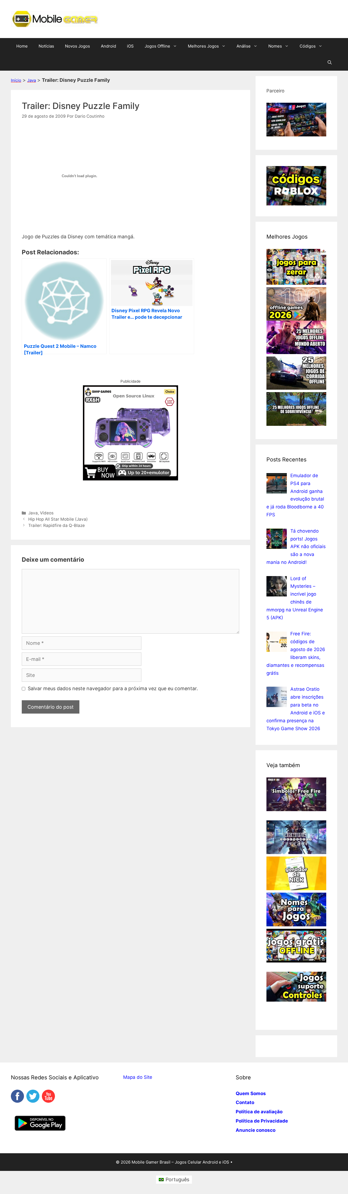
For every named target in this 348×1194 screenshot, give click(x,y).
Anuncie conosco (255, 1130)
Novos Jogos (77, 46)
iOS (130, 46)
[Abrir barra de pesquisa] (329, 62)
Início (16, 80)
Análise (244, 46)
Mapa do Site (137, 1077)
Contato (245, 1102)
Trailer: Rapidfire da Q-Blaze (56, 525)
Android (108, 46)
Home (22, 46)
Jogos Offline (157, 46)
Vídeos (47, 512)
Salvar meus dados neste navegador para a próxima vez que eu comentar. (113, 688)
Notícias (46, 46)
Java (31, 80)
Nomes (275, 46)
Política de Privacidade (262, 1121)
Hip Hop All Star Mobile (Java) (58, 519)
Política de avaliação (259, 1111)
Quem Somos (251, 1093)
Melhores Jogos (203, 46)
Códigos (308, 46)
